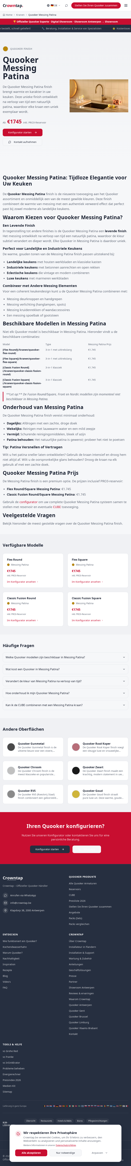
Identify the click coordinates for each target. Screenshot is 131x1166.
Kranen (20, 14)
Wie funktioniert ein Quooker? (20, 941)
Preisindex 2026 (12, 1080)
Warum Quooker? (13, 952)
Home (9, 14)
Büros (80, 1120)
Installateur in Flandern (82, 947)
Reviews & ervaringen (81, 993)
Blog (5, 976)
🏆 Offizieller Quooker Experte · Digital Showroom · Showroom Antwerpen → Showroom (65, 21)
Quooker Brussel (78, 1016)
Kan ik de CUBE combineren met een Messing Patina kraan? (44, 705)
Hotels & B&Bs (65, 1120)
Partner (73, 981)
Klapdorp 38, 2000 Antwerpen (27, 910)
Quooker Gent (77, 1010)
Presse (72, 976)
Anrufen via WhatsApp (23, 895)
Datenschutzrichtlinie (66, 1145)
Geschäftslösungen (80, 970)
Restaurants (46, 1120)
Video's (7, 981)
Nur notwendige (65, 1152)
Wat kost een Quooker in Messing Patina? (33, 669)
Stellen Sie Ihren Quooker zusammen (96, 5)
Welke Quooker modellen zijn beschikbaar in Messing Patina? (45, 657)
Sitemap (7, 1091)
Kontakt (73, 1034)
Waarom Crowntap (79, 999)
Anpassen (97, 1152)
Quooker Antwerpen (80, 1005)
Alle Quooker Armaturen (83, 883)
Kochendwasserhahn (15, 947)
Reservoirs (75, 889)
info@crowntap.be (20, 902)
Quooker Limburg (79, 1022)
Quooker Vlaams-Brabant (83, 1028)
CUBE (57, 507)
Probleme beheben (14, 1068)
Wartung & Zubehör (80, 958)
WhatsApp (89, 849)
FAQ (5, 987)
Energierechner (12, 1074)
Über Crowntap (77, 941)
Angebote (74, 912)
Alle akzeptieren (31, 1152)
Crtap (13, 5)
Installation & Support (81, 952)
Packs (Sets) (75, 918)
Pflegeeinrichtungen (97, 1120)
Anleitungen (76, 964)
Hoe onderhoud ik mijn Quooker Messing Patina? (37, 693)
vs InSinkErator (11, 1062)
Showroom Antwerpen (81, 987)
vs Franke (8, 1056)
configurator (28, 502)
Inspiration (9, 964)
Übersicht (30, 1120)
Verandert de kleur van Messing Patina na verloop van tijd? (44, 681)
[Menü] (126, 5)
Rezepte (7, 970)
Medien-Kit (9, 1085)
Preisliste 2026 (77, 900)
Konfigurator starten (20, 132)
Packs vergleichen (79, 924)
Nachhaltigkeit (11, 958)
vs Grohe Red (10, 1051)
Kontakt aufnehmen (25, 142)
